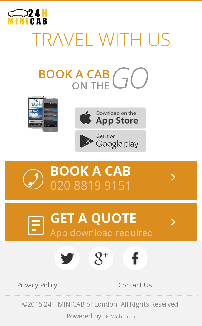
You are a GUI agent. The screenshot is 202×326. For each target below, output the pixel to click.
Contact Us (135, 284)
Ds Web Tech (119, 316)
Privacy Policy (37, 284)
